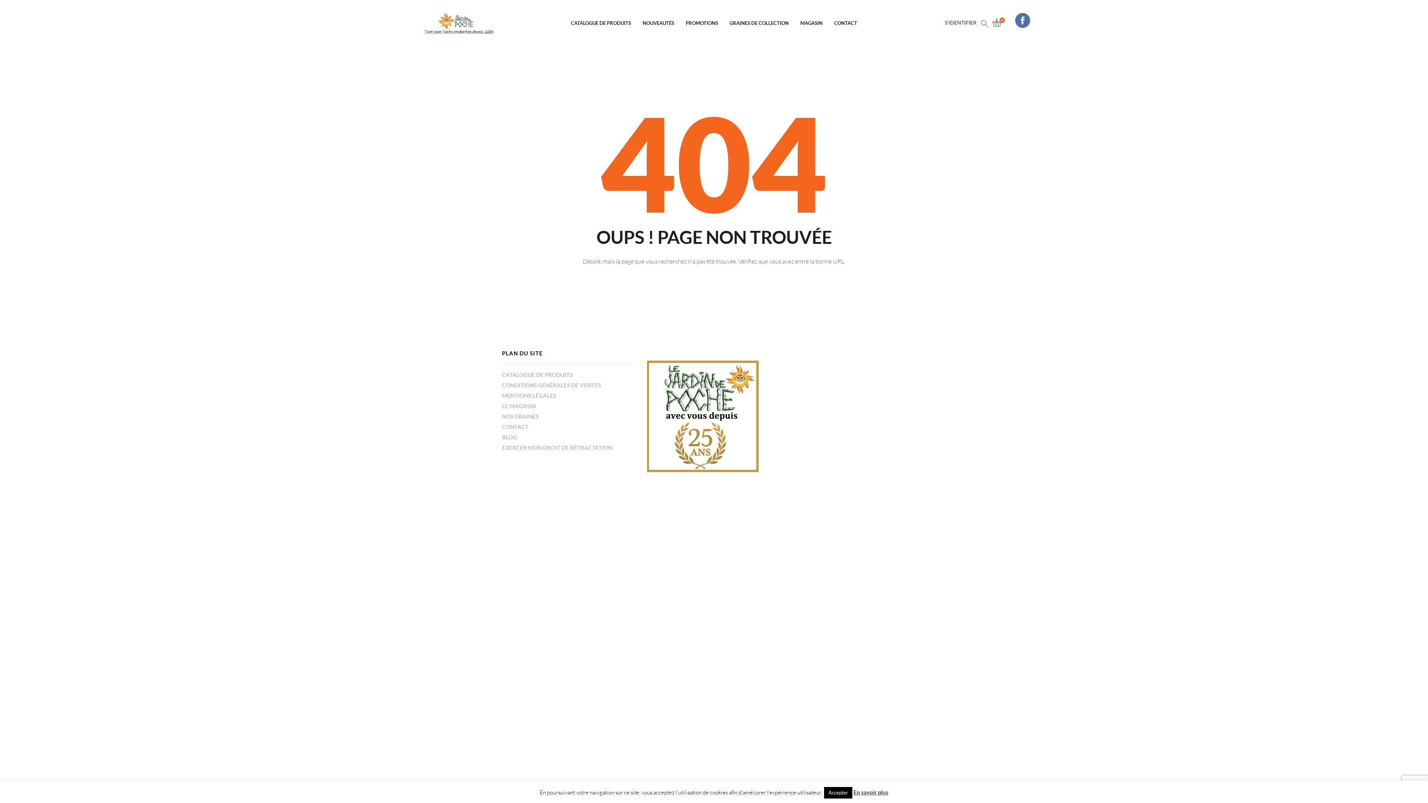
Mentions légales (529, 395)
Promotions (702, 23)
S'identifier (961, 22)
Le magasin (519, 406)
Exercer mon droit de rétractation (557, 447)
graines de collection (759, 23)
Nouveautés (658, 23)
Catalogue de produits (601, 23)
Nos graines (520, 416)
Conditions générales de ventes (551, 385)
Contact (845, 23)
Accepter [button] (838, 793)
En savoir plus (870, 792)
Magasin (811, 23)
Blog (509, 437)
